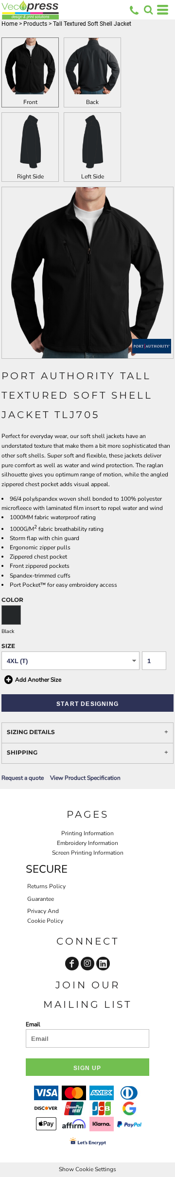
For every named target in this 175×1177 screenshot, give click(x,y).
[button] (148, 10)
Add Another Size (38, 680)
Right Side (30, 176)
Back (92, 102)
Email (33, 1024)
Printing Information (87, 833)
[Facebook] (72, 963)
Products (35, 23)
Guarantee (40, 899)
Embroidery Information (87, 843)
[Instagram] (87, 963)
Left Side (92, 176)
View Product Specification (85, 778)
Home (9, 23)
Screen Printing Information (87, 853)
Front (30, 102)
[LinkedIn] (103, 963)
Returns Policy (46, 886)
